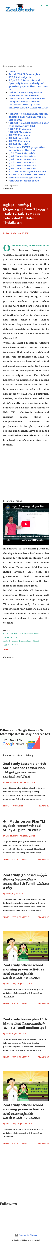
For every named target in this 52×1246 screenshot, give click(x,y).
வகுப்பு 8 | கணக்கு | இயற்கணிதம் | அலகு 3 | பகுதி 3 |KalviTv (22, 643)
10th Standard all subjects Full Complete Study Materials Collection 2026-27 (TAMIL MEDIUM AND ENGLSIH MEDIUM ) (29, 104)
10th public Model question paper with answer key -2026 (29, 124)
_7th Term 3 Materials (22, 165)
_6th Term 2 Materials (22, 159)
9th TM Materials (19, 135)
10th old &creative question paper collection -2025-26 (25, 94)
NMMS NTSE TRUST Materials (27, 174)
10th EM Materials (20, 131)
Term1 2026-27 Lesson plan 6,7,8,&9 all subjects (24, 76)
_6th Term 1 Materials (22, 156)
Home (12, 71)
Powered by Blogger (27, 1235)
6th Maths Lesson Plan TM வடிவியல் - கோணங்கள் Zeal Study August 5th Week (24, 825)
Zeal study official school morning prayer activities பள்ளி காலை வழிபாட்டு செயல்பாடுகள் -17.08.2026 (23, 1111)
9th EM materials (19, 138)
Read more (43, 805)
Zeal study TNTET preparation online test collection (27, 149)
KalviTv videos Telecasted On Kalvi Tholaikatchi (21, 635)
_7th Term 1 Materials (22, 153)
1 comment (17, 805)
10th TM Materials (20, 128)
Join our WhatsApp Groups (25, 177)
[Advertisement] (26, 39)
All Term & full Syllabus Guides (27, 171)
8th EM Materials (19, 144)
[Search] (40, 4)
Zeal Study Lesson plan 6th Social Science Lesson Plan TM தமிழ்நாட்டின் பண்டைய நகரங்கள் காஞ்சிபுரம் (24, 769)
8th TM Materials (19, 141)
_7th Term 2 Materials (22, 162)
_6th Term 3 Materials (22, 168)
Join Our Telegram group (24, 180)
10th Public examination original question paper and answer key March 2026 (28, 116)
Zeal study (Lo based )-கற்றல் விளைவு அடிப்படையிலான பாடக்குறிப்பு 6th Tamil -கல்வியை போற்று (26, 881)
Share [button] (6, 649)
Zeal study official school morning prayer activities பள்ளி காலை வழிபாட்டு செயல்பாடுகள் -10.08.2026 (23, 971)
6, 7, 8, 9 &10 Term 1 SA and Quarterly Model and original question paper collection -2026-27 (28, 85)
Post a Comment (20, 859)
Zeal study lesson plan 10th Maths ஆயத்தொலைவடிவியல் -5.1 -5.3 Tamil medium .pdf (25, 1023)
